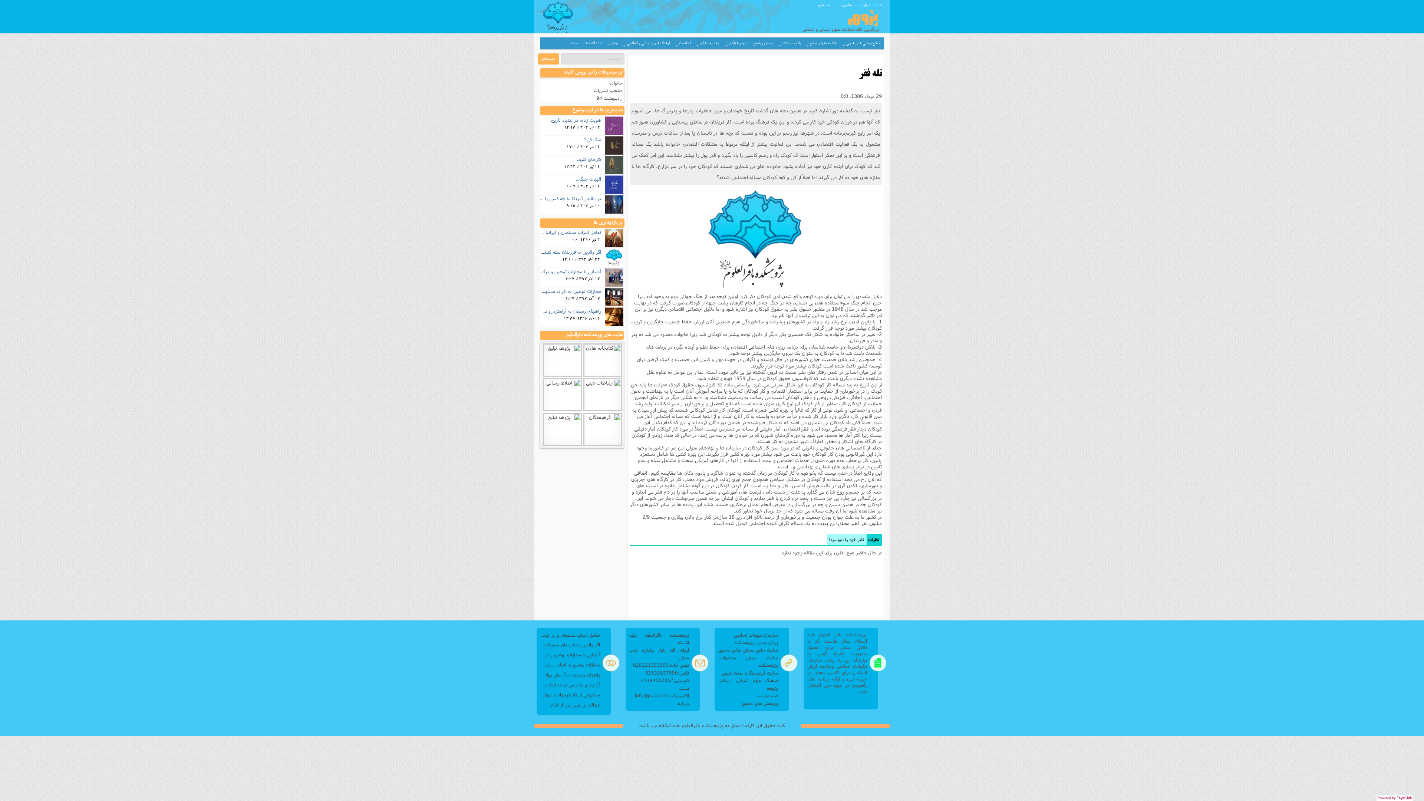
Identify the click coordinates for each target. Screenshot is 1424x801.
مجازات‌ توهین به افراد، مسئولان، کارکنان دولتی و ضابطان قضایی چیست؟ (570, 664)
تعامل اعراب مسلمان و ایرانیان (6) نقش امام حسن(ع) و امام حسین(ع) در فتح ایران (570, 635)
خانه (879, 5)
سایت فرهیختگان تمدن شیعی (750, 672)
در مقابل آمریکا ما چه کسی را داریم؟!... (563, 198)
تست (574, 43)
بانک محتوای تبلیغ (823, 43)
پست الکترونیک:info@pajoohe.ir (662, 692)
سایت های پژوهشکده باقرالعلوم (594, 335)
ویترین (613, 43)
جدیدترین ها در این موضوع (598, 110)
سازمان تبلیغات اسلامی (756, 635)
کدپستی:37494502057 (665, 680)
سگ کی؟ (592, 139)
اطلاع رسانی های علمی (863, 43)
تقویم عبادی (738, 43)
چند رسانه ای (710, 43)
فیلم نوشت (768, 695)
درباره (683, 703)
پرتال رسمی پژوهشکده (756, 642)
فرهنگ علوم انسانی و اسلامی (648, 43)
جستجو (824, 5)
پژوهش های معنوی (760, 703)
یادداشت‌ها (593, 43)
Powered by (1395, 798)
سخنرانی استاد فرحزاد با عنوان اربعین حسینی (570, 694)
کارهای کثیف (589, 159)
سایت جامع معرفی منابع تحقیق (748, 649)
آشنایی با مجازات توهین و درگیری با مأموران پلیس (552, 271)
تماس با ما (843, 5)
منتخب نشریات (608, 90)
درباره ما (863, 5)
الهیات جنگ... (588, 178)
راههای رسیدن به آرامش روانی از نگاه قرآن (560, 310)
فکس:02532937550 (667, 672)
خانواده (616, 82)
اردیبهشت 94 (609, 98)
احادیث (685, 43)
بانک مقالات (791, 43)
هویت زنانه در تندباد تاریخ (576, 119)
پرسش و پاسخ (764, 43)
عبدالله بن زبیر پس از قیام (575, 704)
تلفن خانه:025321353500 (661, 665)
